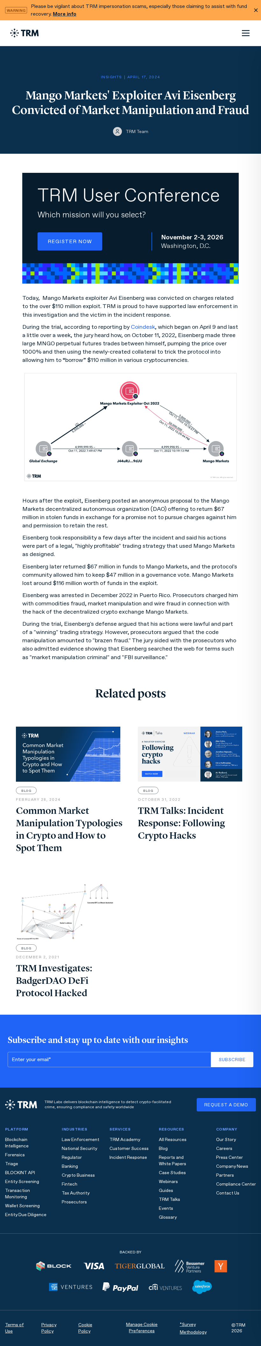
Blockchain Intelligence (17, 1143)
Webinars (168, 1181)
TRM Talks (169, 1199)
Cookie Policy (85, 1328)
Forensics (15, 1155)
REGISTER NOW (70, 241)
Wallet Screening (22, 1206)
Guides (166, 1190)
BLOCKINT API (20, 1172)
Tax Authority (75, 1193)
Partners (225, 1175)
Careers (224, 1148)
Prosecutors (74, 1202)
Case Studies (172, 1172)
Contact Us (227, 1193)
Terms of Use (14, 1328)
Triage (11, 1163)
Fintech (69, 1184)
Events (166, 1208)
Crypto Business (78, 1175)
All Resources (173, 1139)
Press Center (229, 1157)
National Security (79, 1148)
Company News (232, 1166)
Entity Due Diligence (25, 1214)
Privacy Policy (48, 1328)
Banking (70, 1166)
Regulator (72, 1157)
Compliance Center (236, 1184)
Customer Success (129, 1148)
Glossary (168, 1217)
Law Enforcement (80, 1139)
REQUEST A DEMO (226, 1105)
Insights (111, 77)
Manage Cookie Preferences (142, 1328)
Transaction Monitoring (17, 1194)
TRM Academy (124, 1139)
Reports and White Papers (172, 1160)
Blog (163, 1148)
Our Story (226, 1139)
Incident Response (128, 1157)
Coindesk (143, 326)
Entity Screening (22, 1181)
